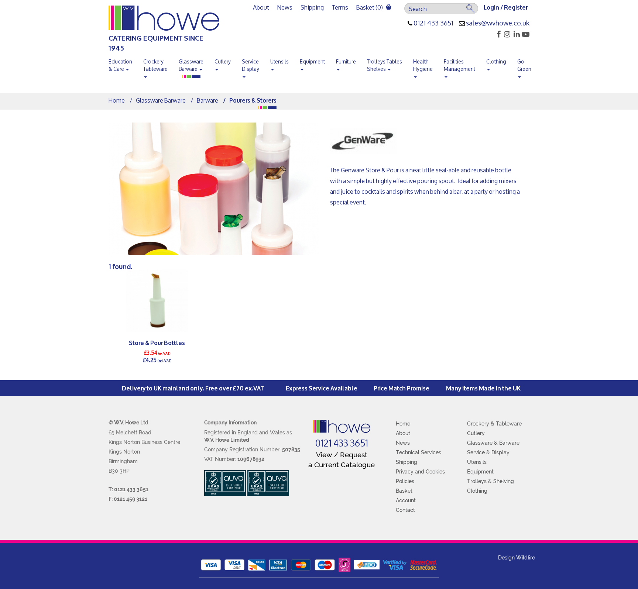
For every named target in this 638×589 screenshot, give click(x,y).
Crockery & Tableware (494, 424)
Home (117, 100)
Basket (404, 491)
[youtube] (525, 34)
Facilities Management (459, 65)
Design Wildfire (516, 558)
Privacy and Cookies (420, 472)
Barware (207, 100)
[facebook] (496, 34)
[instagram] (506, 34)
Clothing (496, 61)
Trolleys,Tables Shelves (384, 65)
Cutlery (223, 61)
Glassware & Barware (493, 443)
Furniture (346, 61)
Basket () (370, 7)
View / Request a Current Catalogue (341, 460)
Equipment (312, 61)
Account (406, 500)
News (284, 7)
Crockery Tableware (155, 65)
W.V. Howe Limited (226, 440)
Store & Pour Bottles (157, 342)
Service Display (250, 65)
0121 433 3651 (433, 23)
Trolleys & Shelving (490, 481)
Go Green (524, 65)
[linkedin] (515, 34)
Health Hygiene (423, 65)
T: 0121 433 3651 (128, 489)
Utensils (279, 61)
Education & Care (120, 65)
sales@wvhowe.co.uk (497, 23)
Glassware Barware (191, 65)
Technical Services (418, 452)
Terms (340, 7)
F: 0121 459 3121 (128, 499)
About (261, 7)
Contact (405, 510)
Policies (405, 481)
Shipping (312, 7)
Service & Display (488, 452)
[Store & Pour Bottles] (157, 300)
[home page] (341, 426)
